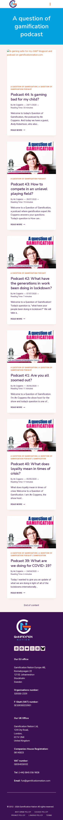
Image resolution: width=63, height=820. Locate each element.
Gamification (39, 459)
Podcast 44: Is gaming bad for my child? (29, 97)
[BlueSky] (43, 648)
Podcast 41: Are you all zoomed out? (30, 378)
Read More (18, 130)
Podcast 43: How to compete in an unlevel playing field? (29, 189)
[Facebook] (21, 648)
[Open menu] (51, 4)
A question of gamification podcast (28, 179)
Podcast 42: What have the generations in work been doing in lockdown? (31, 283)
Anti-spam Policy (23, 812)
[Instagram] (32, 648)
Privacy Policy (18, 815)
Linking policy (36, 815)
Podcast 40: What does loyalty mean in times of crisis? (30, 469)
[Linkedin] (16, 648)
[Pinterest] (37, 648)
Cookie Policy (41, 812)
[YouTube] (27, 648)
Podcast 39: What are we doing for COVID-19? (31, 563)
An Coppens (18, 105)
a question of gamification (24, 87)
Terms (49, 815)
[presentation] (31, 65)
